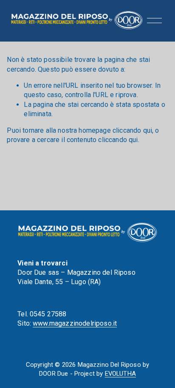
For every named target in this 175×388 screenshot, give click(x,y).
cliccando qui (132, 130)
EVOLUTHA (120, 373)
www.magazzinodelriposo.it (75, 323)
